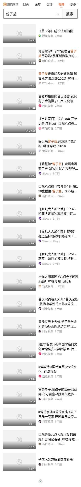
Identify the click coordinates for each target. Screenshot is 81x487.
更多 (73, 4)
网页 (26, 4)
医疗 (38, 4)
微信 (49, 4)
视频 (61, 4)
